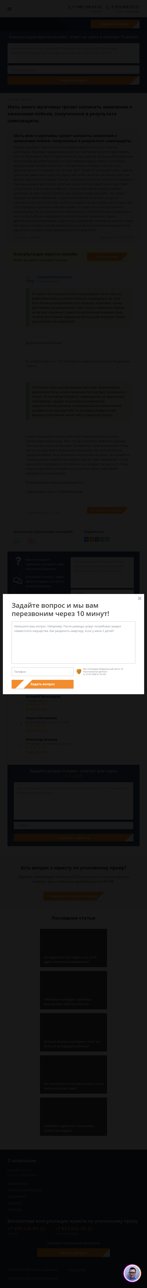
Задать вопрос (42, 684)
